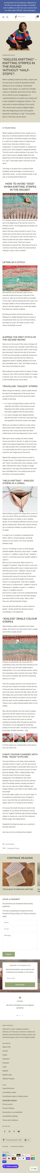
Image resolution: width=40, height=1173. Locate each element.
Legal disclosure (8, 1088)
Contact (5, 1051)
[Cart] (36, 17)
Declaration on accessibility (12, 1112)
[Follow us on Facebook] (4, 1131)
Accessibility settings (10, 1116)
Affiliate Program (8, 1079)
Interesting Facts (8, 55)
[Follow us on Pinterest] (14, 1131)
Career (4, 1055)
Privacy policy (7, 1104)
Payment (5, 1063)
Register (5, 1071)
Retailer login (7, 1075)
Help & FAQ (6, 1047)
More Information (29, 10)
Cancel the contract (9, 1100)
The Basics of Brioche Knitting (17, 889)
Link (26, 730)
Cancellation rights (9, 1092)
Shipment (5, 1059)
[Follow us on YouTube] (18, 1131)
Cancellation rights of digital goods (15, 1096)
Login (4, 1067)
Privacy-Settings (8, 1108)
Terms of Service (30, 913)
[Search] (7, 17)
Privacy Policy (15, 913)
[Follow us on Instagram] (9, 1131)
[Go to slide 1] (17, 1015)
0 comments (9, 844)
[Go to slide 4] (22, 1015)
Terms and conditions (10, 1120)
